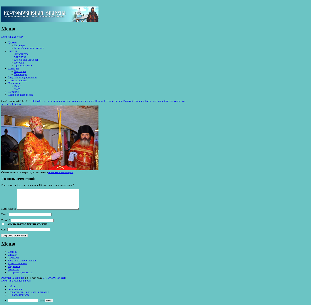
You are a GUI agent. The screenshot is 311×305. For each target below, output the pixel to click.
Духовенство (21, 54)
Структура (20, 56)
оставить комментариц (61, 172)
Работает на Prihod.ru (12, 277)
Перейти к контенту (12, 36)
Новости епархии (17, 80)
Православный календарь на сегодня (28, 292)
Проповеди (20, 74)
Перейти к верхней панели (16, 280)
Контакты (13, 91)
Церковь (12, 42)
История (19, 62)
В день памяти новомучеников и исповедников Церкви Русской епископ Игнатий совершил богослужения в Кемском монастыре (114, 101)
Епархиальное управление (22, 77)
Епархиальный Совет (26, 59)
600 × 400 (36, 101)
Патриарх (19, 45)
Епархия (12, 51)
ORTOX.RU (49, 277)
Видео (17, 86)
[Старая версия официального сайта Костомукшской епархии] (49, 20)
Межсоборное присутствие (29, 48)
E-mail (5, 220)
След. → (17, 104)
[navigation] (155, 293)
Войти (61, 277)
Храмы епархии (23, 65)
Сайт (4, 229)
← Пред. (6, 104)
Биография (20, 71)
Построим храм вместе (20, 94)
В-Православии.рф (18, 294)
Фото (17, 89)
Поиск (41, 300)
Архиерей (13, 68)
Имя (4, 214)
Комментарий (9, 208)
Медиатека (14, 83)
